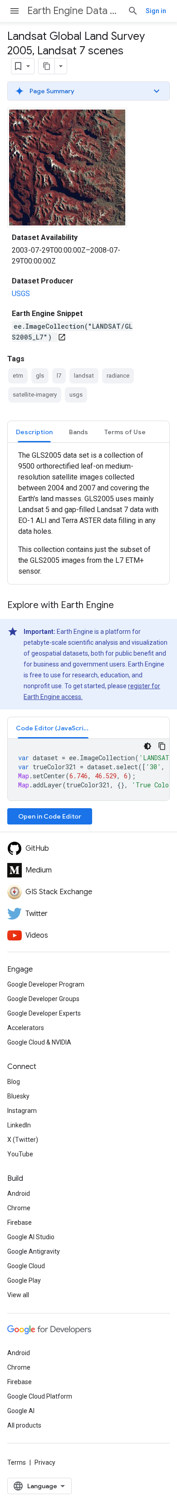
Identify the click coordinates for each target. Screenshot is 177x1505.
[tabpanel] (88, 513)
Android (18, 1193)
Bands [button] (78, 432)
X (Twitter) (22, 1139)
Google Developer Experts (44, 1013)
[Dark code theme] (147, 746)
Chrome (18, 1208)
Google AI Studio (30, 1237)
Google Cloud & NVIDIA (39, 1042)
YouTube (20, 1154)
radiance (118, 375)
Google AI (20, 1410)
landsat (84, 375)
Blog (13, 1081)
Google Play (24, 1280)
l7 (59, 375)
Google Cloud (26, 1266)
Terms (16, 1462)
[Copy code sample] (162, 746)
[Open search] (133, 10)
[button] (88, 91)
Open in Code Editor (49, 816)
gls (40, 375)
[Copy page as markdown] (47, 66)
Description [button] (34, 432)
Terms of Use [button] (125, 432)
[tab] (34, 431)
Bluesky (18, 1096)
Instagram (22, 1110)
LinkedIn (19, 1125)
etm (18, 375)
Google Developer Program (45, 984)
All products (24, 1425)
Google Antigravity (33, 1251)
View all (18, 1295)
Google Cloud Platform (39, 1396)
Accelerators (25, 1027)
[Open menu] (14, 11)
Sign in (156, 10)
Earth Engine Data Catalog (73, 11)
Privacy (44, 1462)
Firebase (19, 1222)
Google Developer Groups (43, 998)
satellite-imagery (35, 394)
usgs (76, 394)
